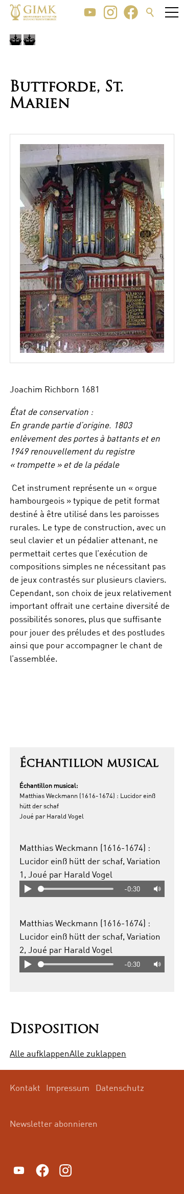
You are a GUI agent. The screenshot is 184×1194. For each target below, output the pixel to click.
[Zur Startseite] (33, 12)
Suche (150, 12)
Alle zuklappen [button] (98, 1053)
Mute (156, 889)
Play (27, 889)
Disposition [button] (54, 1030)
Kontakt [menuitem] (25, 1087)
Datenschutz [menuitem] (120, 1087)
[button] (90, 12)
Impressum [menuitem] (67, 1087)
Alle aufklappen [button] (40, 1053)
